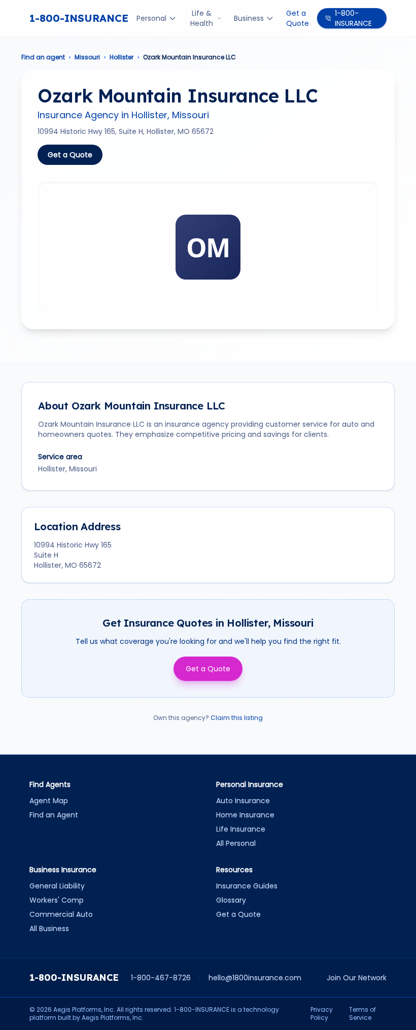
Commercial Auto (61, 914)
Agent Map (48, 801)
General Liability (57, 886)
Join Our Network (357, 978)
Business (249, 18)
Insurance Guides (247, 886)
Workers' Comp (56, 900)
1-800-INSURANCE (78, 18)
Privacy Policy (321, 1014)
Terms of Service (362, 1014)
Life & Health (201, 18)
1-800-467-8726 (161, 978)
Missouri (87, 57)
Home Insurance (245, 815)
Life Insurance (240, 829)
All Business (49, 928)
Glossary (231, 900)
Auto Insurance (243, 801)
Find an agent (43, 57)
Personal (151, 18)
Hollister (121, 57)
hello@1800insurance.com (255, 978)
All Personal (236, 843)
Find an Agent (53, 815)
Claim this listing (237, 717)
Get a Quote (297, 18)
